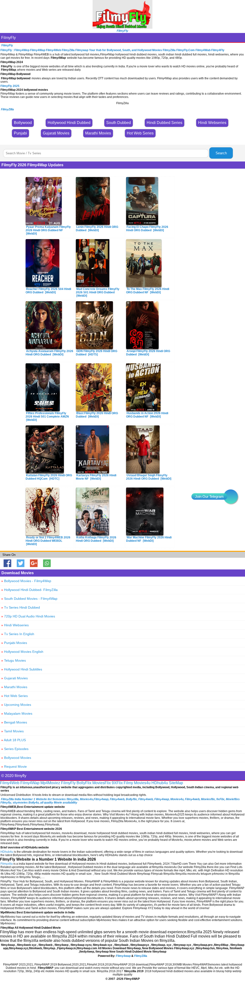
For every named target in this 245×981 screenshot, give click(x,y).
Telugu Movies (13, 660)
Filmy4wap (123, 956)
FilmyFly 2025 (9, 86)
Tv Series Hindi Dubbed (20, 607)
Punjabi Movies (14, 643)
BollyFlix (84, 783)
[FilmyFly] (122, 27)
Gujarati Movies (14, 678)
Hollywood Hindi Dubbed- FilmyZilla (29, 590)
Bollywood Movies (16, 758)
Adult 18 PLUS (13, 740)
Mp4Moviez (50, 783)
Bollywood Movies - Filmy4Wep (26, 581)
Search (221, 153)
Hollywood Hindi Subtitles (21, 669)
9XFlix (117, 783)
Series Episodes (14, 749)
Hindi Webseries (15, 625)
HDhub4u (159, 783)
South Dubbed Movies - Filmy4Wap (29, 598)
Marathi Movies (14, 687)
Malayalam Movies (16, 713)
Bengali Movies (14, 722)
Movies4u (142, 783)
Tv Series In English (17, 634)
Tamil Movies (12, 731)
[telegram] (230, 496)
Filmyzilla (6, 863)
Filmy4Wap (29, 783)
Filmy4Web (9, 783)
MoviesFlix (101, 783)
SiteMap (176, 783)
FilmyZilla (140, 956)
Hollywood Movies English (22, 652)
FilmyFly (8, 38)
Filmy (128, 783)
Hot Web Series (14, 696)
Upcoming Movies (16, 705)
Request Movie (14, 766)
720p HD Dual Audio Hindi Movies (28, 616)
